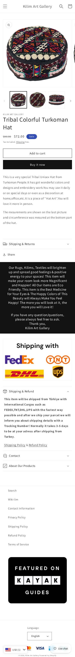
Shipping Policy (14, 445)
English (35, 636)
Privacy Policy (16, 517)
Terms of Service (18, 544)
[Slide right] (70, 101)
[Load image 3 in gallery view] (56, 99)
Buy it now (37, 164)
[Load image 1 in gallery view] (18, 99)
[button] (5, 6)
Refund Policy (38, 445)
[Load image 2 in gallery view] (37, 99)
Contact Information (21, 508)
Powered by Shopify (47, 655)
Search (12, 490)
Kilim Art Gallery (32, 655)
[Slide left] (4, 101)
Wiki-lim (13, 499)
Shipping (20, 142)
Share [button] (11, 254)
